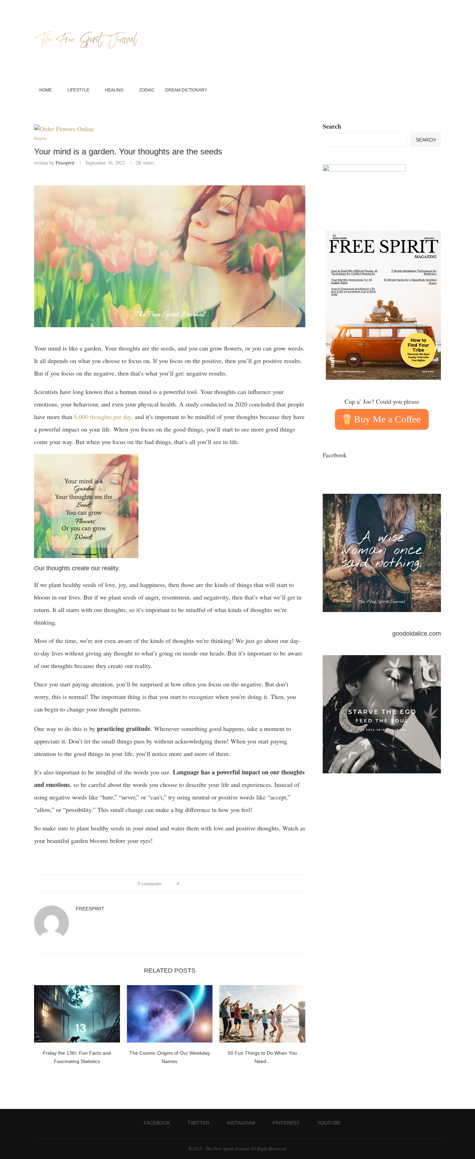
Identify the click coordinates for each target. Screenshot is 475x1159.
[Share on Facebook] (187, 883)
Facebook (335, 455)
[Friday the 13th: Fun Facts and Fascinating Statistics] (77, 1013)
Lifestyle (78, 90)
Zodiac (147, 90)
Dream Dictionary (186, 90)
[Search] (437, 90)
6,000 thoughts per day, (103, 416)
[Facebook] (414, 90)
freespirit (65, 162)
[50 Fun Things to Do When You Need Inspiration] (262, 1013)
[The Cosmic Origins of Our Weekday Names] (170, 1013)
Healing (114, 90)
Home (45, 90)
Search (332, 126)
